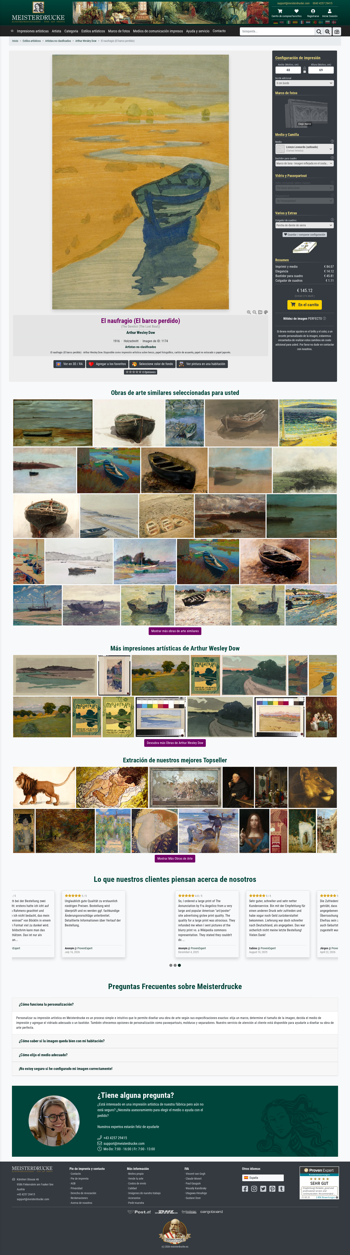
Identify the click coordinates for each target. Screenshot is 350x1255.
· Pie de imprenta (79, 1178)
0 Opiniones (149, 372)
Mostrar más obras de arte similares (175, 631)
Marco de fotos (119, 31)
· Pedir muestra (135, 1203)
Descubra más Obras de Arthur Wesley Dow (175, 743)
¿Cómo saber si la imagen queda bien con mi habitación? (62, 1041)
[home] (12, 31)
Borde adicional (283, 78)
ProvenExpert (60, 948)
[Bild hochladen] (337, 31)
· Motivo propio (135, 1174)
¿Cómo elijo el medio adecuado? (43, 1055)
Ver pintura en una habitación (204, 364)
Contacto (219, 31)
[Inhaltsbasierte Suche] (327, 31)
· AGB (72, 1183)
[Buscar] (319, 31)
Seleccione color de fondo (155, 364)
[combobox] (304, 83)
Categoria (71, 31)
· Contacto (75, 1174)
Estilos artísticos (93, 31)
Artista (56, 31)
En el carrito (307, 304)
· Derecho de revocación (82, 1193)
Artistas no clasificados (58, 41)
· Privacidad (75, 1188)
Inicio (15, 41)
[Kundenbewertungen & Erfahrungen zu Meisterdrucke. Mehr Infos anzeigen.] (319, 1183)
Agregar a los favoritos (110, 364)
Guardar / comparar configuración (306, 234)
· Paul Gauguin (193, 1183)
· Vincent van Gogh (195, 1174)
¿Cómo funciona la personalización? (46, 1004)
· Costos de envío (136, 1183)
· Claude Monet (193, 1178)
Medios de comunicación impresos (158, 31)
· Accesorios (133, 1198)
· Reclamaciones (78, 1198)
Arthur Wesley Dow (85, 41)
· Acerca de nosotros (80, 1203)
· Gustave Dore (193, 1198)
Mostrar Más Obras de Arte (175, 858)
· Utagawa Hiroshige (196, 1193)
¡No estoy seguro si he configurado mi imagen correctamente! (65, 1068)
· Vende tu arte (135, 1178)
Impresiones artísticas (33, 31)
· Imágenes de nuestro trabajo (144, 1193)
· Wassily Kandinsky (195, 1188)
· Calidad (132, 1188)
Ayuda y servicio (197, 31)
